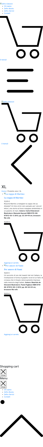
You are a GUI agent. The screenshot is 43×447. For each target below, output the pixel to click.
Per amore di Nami (13, 269)
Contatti (7, 13)
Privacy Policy (10, 345)
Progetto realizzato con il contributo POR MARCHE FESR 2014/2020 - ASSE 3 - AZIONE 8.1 (21, 356)
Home (4, 191)
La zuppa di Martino (13, 197)
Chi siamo (8, 6)
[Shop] (22, 164)
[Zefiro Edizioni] (8, 102)
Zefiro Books (9, 8)
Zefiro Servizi (9, 11)
